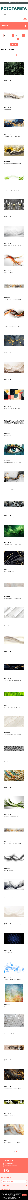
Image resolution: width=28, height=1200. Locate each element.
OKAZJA (16, 2)
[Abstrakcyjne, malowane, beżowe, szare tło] (14, 585)
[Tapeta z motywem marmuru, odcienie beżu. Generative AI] (14, 721)
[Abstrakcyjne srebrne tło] (14, 1020)
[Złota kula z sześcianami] (14, 204)
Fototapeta (7, 31)
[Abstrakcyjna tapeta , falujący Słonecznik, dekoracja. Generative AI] (14, 150)
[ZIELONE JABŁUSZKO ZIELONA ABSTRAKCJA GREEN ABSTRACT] (14, 177)
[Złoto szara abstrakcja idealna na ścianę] (14, 286)
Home (2, 31)
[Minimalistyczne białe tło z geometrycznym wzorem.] (14, 612)
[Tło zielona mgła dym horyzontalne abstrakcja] (14, 531)
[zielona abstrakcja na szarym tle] (14, 802)
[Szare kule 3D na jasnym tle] (14, 503)
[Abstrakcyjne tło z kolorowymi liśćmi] (14, 775)
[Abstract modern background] (14, 558)
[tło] (14, 993)
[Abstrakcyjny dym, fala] (14, 884)
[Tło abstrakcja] (14, 340)
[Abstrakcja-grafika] (14, 938)
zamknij (24, 1195)
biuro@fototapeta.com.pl (11, 1165)
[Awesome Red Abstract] (14, 857)
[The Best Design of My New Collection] (14, 313)
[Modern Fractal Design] (14, 259)
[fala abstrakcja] (14, 96)
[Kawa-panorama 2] (14, 1047)
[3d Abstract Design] (14, 748)
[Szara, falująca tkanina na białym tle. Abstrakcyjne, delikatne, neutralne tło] (14, 231)
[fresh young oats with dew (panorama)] (14, 694)
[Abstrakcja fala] (14, 422)
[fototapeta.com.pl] (14, 8)
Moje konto (6, 1185)
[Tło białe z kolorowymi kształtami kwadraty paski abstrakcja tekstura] (14, 966)
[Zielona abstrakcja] (14, 68)
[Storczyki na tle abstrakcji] (14, 1102)
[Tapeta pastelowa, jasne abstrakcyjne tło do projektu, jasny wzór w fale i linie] (14, 367)
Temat (12, 31)
